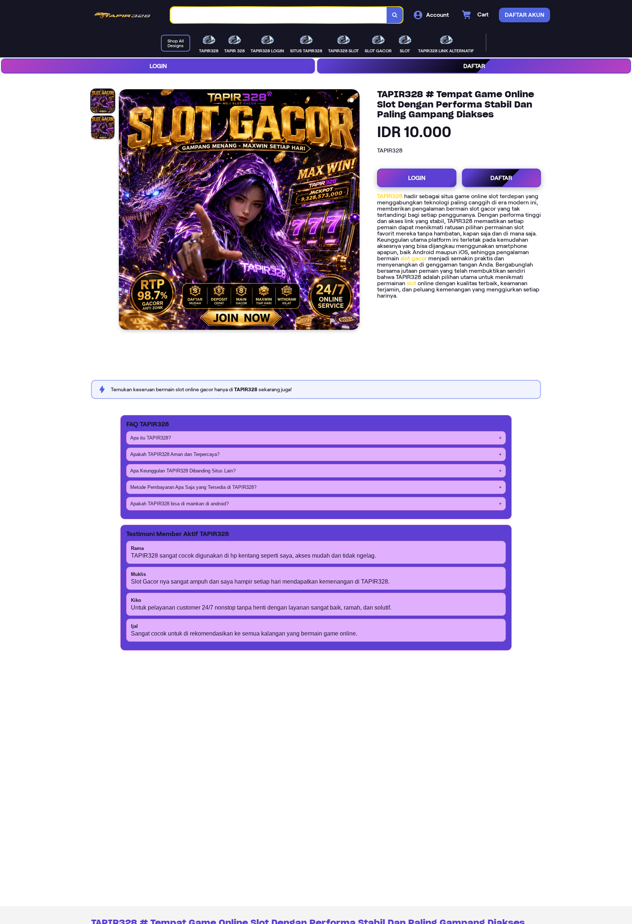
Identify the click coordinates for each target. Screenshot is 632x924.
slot (411, 283)
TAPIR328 (390, 196)
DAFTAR (474, 66)
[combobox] (278, 15)
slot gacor (413, 258)
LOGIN (158, 66)
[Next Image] (354, 211)
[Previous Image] (125, 211)
